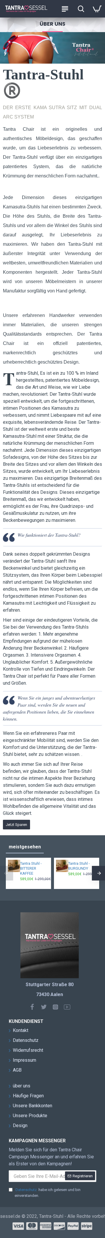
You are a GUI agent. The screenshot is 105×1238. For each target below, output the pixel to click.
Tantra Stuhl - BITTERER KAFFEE (31, 868)
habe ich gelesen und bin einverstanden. (47, 1193)
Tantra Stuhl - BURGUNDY (79, 866)
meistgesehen (25, 847)
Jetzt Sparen (16, 824)
